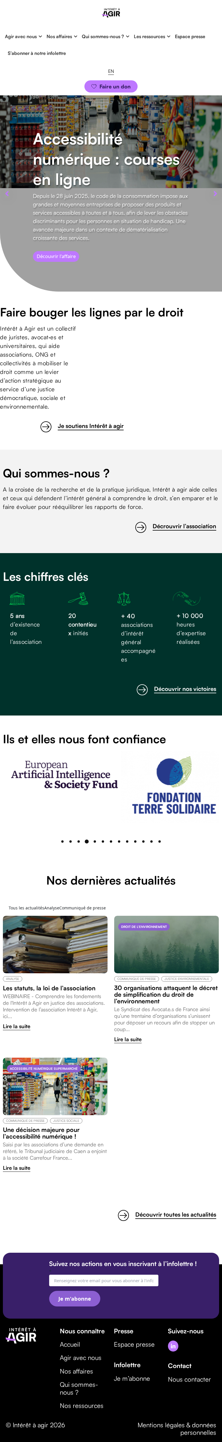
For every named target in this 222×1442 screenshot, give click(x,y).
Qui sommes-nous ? (103, 36)
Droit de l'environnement (144, 927)
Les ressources (149, 36)
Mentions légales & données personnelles (177, 1428)
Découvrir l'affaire (56, 256)
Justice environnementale (186, 979)
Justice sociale (66, 1121)
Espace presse (190, 36)
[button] (7, 193)
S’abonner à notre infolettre (37, 53)
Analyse (12, 979)
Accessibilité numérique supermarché (44, 1069)
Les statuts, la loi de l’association (49, 988)
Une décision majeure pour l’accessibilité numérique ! (41, 1133)
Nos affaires (59, 36)
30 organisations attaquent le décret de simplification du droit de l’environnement (166, 994)
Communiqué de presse (136, 979)
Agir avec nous (21, 36)
